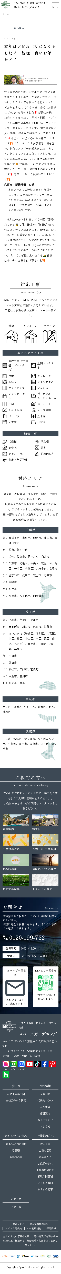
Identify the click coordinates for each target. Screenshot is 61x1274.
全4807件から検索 (16, 1100)
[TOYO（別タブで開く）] (34, 1256)
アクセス (16, 1207)
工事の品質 (45, 1150)
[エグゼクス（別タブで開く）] (55, 1256)
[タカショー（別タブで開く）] (25, 1256)
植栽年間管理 (45, 1176)
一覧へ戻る (17, 28)
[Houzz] (6, 1074)
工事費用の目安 (45, 1170)
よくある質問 (45, 1183)
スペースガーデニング (26, 7)
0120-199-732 (24, 937)
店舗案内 (45, 1113)
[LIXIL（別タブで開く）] (5, 1256)
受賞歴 (16, 1150)
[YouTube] (29, 1064)
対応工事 (45, 1144)
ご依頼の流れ (45, 1163)
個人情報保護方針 (39, 1223)
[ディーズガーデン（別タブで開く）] (42, 1256)
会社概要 (45, 1107)
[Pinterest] (52, 1064)
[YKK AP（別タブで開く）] (18, 1256)
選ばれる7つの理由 (16, 1144)
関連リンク (18, 1223)
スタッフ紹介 (45, 1120)
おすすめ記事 (45, 1189)
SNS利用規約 (34, 1228)
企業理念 (45, 1094)
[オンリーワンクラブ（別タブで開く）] (49, 1256)
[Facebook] (45, 1064)
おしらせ (45, 1126)
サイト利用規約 (13, 1228)
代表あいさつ (45, 1100)
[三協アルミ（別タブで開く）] (12, 1256)
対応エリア (45, 1157)
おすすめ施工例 (16, 1094)
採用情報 (51, 1228)
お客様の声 (15, 1157)
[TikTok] (37, 1064)
